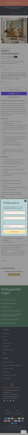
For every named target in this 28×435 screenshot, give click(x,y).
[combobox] (14, 226)
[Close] (25, 201)
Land (4, 223)
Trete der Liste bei (14, 231)
